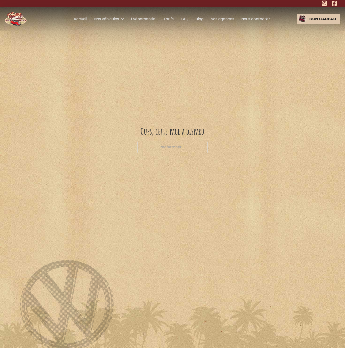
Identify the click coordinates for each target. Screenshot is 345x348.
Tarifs (168, 19)
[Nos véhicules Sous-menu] (122, 19)
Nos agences (222, 19)
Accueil (80, 19)
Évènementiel (143, 19)
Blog (199, 19)
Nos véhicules (106, 19)
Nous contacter (255, 19)
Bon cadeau (322, 19)
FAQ (184, 19)
